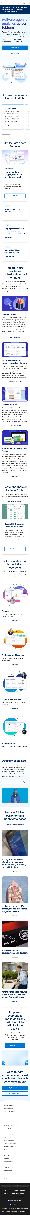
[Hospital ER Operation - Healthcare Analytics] (15, 511)
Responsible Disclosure (8, 1197)
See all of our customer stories (15, 824)
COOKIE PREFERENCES (20, 1197)
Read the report (9, 256)
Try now (7, 216)
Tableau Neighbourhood (10, 1143)
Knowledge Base (8, 1170)
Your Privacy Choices (16, 1200)
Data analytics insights (10, 1114)
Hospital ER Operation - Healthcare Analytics (14, 525)
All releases (7, 1179)
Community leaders (9, 1134)
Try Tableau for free (15, 1088)
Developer (15, 1190)
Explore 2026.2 (15, 1045)
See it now (15, 195)
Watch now (14, 47)
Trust (6, 1190)
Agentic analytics (8, 1108)
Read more (15, 871)
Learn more (8, 237)
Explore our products (15, 425)
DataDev (6, 1137)
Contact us (6, 1120)
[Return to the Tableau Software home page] (6, 2)
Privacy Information (21, 1193)
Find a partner (7, 1158)
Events (5, 1149)
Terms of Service (11, 1193)
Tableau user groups (9, 1132)
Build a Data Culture (9, 1111)
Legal (5, 1193)
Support (6, 1167)
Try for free (7, 125)
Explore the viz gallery (14, 501)
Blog (10, 1190)
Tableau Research (8, 1117)
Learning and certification (11, 1173)
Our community (15, 337)
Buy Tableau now (14, 1093)
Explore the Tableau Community (15, 782)
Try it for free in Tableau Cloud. (10, 11)
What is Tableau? (9, 1105)
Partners (6, 1155)
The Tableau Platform (14, 381)
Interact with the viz (15, 549)
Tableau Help (7, 1176)
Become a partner (8, 1161)
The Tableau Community (11, 1126)
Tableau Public (8, 1129)
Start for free (15, 53)
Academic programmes (10, 1146)
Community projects (9, 1140)
